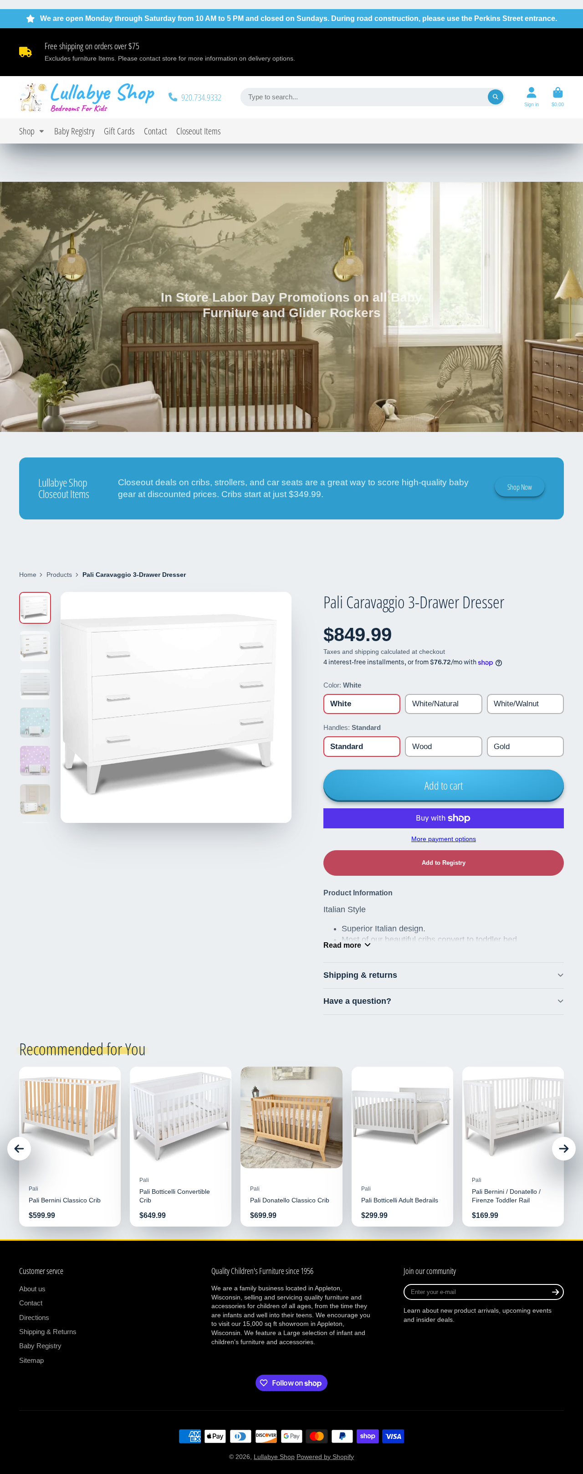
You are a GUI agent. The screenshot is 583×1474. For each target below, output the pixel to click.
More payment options (443, 838)
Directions (34, 1317)
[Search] (495, 97)
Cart (558, 97)
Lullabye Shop (274, 1456)
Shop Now (519, 487)
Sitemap (31, 1360)
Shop (27, 131)
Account (531, 97)
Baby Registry (74, 131)
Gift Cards (119, 131)
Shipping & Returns (48, 1331)
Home (27, 574)
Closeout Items (198, 131)
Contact (155, 131)
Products (59, 574)
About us (32, 1289)
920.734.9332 (201, 97)
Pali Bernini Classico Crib (70, 1147)
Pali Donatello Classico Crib (291, 1147)
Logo (87, 97)
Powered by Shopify (325, 1456)
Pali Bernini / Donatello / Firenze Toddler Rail (513, 1147)
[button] (443, 863)
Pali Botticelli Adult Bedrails (402, 1147)
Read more (342, 945)
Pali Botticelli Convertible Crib (180, 1147)
